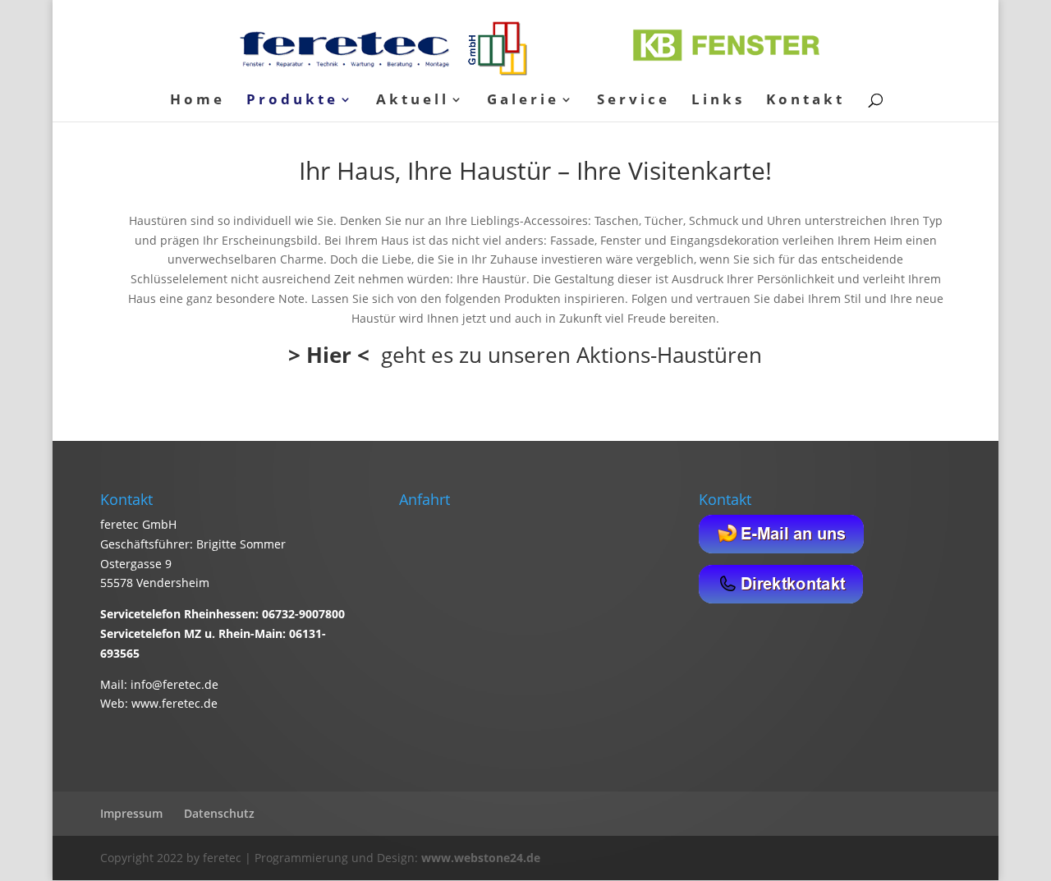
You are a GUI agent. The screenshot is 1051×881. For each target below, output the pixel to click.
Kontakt (805, 101)
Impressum (131, 813)
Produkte (292, 101)
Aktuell (412, 101)
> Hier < (328, 354)
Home (197, 101)
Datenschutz (219, 813)
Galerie (523, 101)
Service (633, 101)
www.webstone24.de (480, 857)
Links (718, 101)
